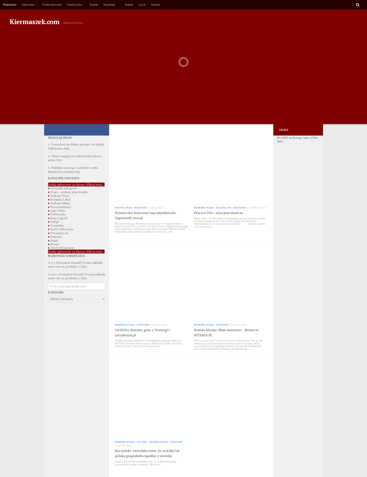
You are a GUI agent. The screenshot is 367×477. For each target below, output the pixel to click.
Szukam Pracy (59, 196)
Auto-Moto (57, 210)
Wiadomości (9, 4)
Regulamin (109, 4)
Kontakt (94, 4)
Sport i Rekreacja (61, 229)
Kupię (54, 240)
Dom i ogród (58, 218)
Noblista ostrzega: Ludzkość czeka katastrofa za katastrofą (73, 169)
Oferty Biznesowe (62, 248)
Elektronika (58, 214)
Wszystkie (140, 207)
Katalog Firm (74, 4)
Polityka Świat (123, 207)
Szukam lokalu (60, 203)
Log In (142, 4)
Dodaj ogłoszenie (52, 4)
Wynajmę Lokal (60, 199)
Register (155, 4)
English (128, 4)
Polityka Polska (158, 441)
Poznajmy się (59, 233)
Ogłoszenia (28, 4)
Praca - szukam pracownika (68, 192)
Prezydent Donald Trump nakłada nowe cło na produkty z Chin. (75, 264)
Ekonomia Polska (204, 207)
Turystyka (57, 225)
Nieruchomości (60, 207)
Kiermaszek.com (34, 21)
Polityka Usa (223, 207)
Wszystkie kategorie (63, 188)
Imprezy (56, 236)
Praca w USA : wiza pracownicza (218, 212)
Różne (54, 244)
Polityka (142, 441)
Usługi (54, 222)
